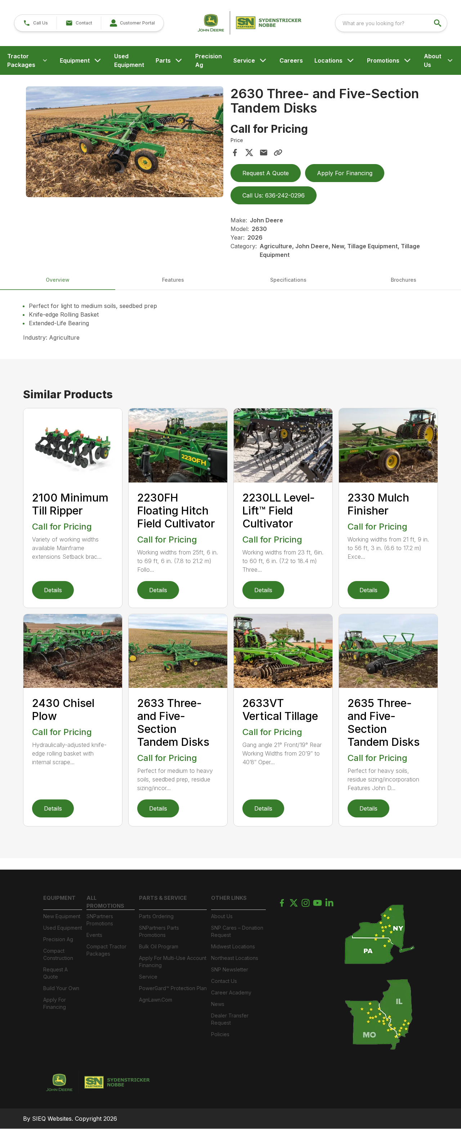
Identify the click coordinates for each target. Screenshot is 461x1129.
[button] (35, 23)
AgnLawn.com (155, 1000)
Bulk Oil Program (158, 946)
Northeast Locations (234, 958)
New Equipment (61, 916)
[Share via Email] (263, 152)
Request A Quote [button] (265, 173)
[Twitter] (293, 902)
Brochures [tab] (403, 280)
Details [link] (53, 590)
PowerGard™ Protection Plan (173, 988)
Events (94, 935)
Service (244, 60)
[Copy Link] (278, 152)
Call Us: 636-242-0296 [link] (273, 195)
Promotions (383, 60)
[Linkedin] (329, 902)
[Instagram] (305, 902)
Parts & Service (163, 898)
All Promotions (105, 902)
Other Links (229, 898)
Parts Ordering (156, 916)
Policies (220, 1034)
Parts (163, 60)
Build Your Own (61, 988)
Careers (291, 60)
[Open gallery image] (124, 141)
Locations (328, 60)
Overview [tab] (58, 280)
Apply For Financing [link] (344, 173)
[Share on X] (249, 152)
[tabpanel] (124, 142)
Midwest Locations (233, 946)
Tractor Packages (21, 60)
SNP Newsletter (229, 969)
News (217, 1004)
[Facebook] (281, 902)
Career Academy (231, 992)
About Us (432, 60)
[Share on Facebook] (234, 152)
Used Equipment (129, 60)
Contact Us (224, 981)
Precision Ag (208, 60)
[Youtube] (317, 902)
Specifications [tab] (288, 280)
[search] (438, 23)
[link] (132, 23)
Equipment (75, 60)
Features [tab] (173, 280)
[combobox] (391, 23)
